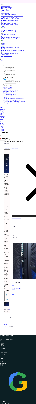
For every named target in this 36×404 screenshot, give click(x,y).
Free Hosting (1, 340)
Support (10, 83)
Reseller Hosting (9, 68)
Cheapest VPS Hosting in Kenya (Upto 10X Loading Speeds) (6, 339)
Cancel (1, 140)
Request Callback (3, 140)
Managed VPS (9, 77)
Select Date (1, 136)
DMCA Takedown (2, 362)
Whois (10, 75)
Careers (2, 355)
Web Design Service (12, 81)
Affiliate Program (10, 70)
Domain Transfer (10, 72)
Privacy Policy (1, 361)
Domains (2, 33)
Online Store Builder (10, 80)
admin (6, 143)
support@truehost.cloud (2, 336)
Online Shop (2, 351)
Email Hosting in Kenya (7, 297)
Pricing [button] (2, 4)
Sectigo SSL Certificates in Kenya (8, 326)
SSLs (4, 73)
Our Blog (2, 358)
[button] (18, 3)
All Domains (10, 74)
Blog (10, 82)
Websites (3, 46)
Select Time (1, 137)
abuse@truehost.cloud (4, 363)
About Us (2, 357)
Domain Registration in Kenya (7, 295)
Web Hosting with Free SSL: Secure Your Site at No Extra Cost (12, 317)
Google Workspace (3, 348)
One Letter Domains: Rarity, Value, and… (16, 300)
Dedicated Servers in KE (7, 299)
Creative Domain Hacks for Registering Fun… (17, 286)
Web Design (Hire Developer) (4, 352)
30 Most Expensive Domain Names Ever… (16, 295)
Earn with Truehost (3, 354)
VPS (1, 41)
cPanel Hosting (9, 67)
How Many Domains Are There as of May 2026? (8, 85)
